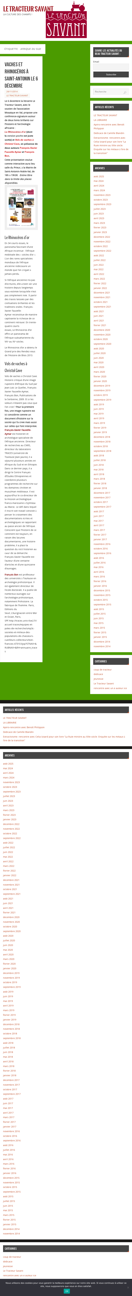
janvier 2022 (100, 288)
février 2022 (100, 283)
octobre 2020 (101, 339)
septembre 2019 (102, 399)
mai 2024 (99, 180)
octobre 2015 (101, 599)
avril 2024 (99, 185)
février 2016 (100, 581)
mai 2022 (99, 269)
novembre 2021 (102, 297)
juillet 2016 (100, 562)
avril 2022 (99, 274)
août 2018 (99, 455)
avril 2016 (99, 571)
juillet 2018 (100, 460)
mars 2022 (99, 278)
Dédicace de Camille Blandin (109, 133)
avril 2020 (99, 367)
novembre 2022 (102, 241)
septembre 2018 (102, 450)
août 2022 (99, 255)
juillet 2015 (100, 613)
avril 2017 (99, 525)
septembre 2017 (102, 506)
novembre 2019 (102, 390)
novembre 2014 (102, 646)
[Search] (125, 92)
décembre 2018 (102, 436)
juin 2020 (99, 357)
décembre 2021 (102, 292)
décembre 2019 (102, 385)
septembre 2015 (102, 604)
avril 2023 (99, 218)
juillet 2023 (100, 208)
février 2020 (100, 376)
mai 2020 (99, 362)
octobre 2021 (101, 301)
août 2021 (99, 311)
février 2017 (100, 534)
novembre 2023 (102, 195)
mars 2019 (99, 423)
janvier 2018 (100, 488)
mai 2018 (99, 469)
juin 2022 (99, 264)
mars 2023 (99, 222)
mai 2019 (99, 413)
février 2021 (100, 325)
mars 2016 (99, 576)
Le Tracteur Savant (28, 9)
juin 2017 (99, 516)
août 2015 (99, 609)
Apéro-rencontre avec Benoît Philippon (24, 727)
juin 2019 (99, 408)
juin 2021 (99, 315)
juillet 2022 (100, 260)
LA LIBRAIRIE (100, 120)
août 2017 (99, 511)
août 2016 (99, 557)
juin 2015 (99, 618)
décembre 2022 (102, 236)
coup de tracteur (103, 669)
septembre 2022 (102, 250)
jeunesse (98, 678)
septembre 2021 (102, 306)
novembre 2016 (102, 544)
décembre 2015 (102, 590)
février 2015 (100, 632)
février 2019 (100, 427)
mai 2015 (99, 623)
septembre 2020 (102, 343)
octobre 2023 (101, 199)
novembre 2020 (102, 334)
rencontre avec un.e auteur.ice (110, 688)
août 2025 (99, 176)
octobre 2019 (101, 395)
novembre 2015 (102, 595)
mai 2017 (99, 520)
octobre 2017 (101, 502)
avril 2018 (99, 474)
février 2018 (100, 483)
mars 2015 (99, 627)
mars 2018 (99, 478)
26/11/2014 (12, 91)
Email (96, 61)
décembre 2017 (102, 492)
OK (66, 1291)
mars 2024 (99, 190)
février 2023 (100, 227)
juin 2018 (99, 464)
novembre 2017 (102, 497)
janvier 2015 (100, 636)
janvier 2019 (100, 432)
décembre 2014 (102, 641)
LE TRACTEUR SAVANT (105, 115)
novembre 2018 (102, 441)
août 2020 (99, 348)
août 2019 (99, 404)
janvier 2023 (100, 232)
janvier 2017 (100, 539)
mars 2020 (99, 371)
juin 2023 (99, 213)
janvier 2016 (100, 585)
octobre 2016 (101, 548)
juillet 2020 (100, 353)
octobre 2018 (101, 446)
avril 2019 (99, 418)
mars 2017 (99, 529)
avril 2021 (99, 320)
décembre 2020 (102, 329)
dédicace (98, 674)
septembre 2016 (102, 553)
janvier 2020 (100, 381)
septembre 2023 (102, 204)
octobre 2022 (101, 246)
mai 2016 (99, 567)
